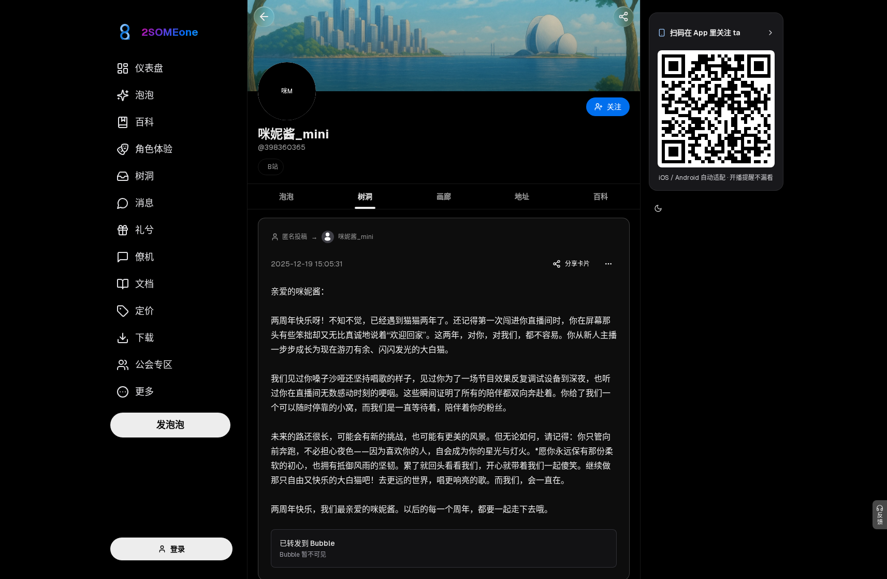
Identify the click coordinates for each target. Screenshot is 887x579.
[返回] (264, 16)
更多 (144, 392)
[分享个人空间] (623, 16)
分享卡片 (577, 264)
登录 (177, 549)
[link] (716, 32)
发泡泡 (170, 425)
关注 (614, 106)
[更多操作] (608, 264)
